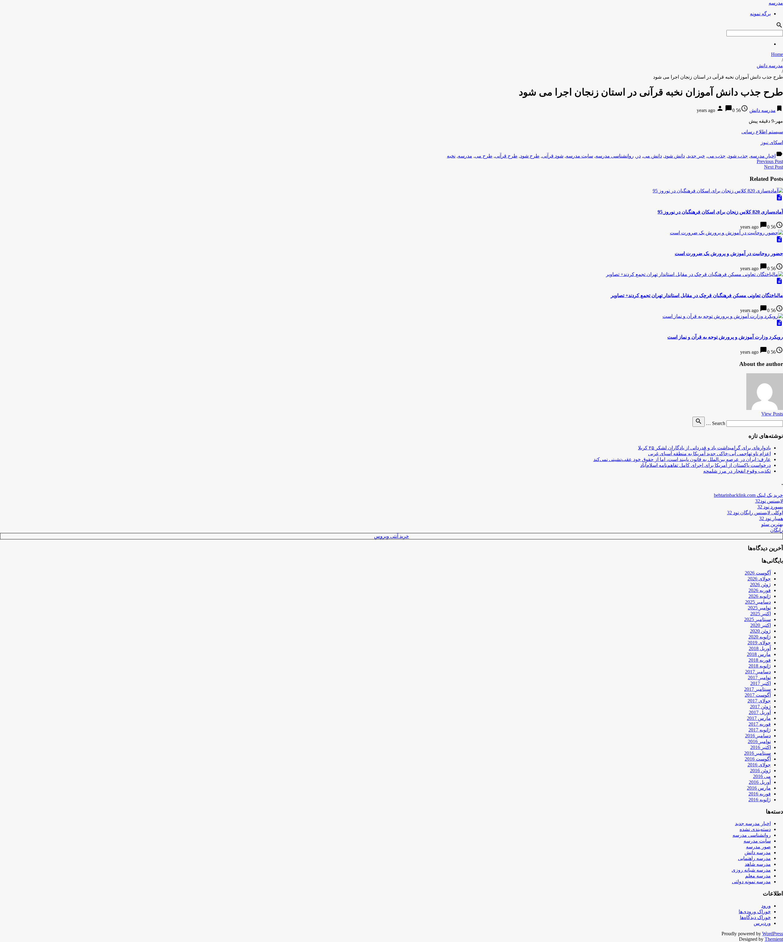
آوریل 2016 (760, 782)
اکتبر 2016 (760, 747)
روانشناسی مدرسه (615, 155)
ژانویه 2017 (759, 729)
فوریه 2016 (759, 793)
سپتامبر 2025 (757, 619)
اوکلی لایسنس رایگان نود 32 (755, 512)
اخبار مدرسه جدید (753, 823)
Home (777, 54)
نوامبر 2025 (759, 607)
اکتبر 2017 (760, 683)
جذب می (716, 155)
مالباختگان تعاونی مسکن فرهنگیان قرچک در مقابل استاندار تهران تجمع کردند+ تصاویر (697, 295)
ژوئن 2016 (760, 770)
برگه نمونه (760, 13)
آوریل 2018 (760, 648)
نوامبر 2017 (759, 677)
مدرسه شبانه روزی (751, 870)
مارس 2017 (759, 718)
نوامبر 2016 (759, 741)
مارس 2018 (759, 654)
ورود (766, 905)
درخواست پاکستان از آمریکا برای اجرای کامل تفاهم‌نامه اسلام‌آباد (705, 465)
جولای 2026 (759, 578)
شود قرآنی (552, 155)
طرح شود (530, 155)
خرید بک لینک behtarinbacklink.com (748, 495)
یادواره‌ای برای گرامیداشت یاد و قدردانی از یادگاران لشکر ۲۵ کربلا (704, 447)
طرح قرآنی (506, 155)
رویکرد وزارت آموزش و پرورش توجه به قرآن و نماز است (725, 337)
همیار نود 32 (771, 518)
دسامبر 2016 (758, 735)
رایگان (776, 530)
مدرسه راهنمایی (754, 858)
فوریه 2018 (759, 660)
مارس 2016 (759, 788)
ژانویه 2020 (759, 636)
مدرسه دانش (770, 65)
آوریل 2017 (760, 712)
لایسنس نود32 (769, 501)
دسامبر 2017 (758, 671)
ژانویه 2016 (759, 799)
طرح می (483, 155)
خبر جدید (696, 155)
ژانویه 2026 (759, 596)
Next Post (773, 166)
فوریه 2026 (759, 590)
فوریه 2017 (759, 724)
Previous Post (770, 161)
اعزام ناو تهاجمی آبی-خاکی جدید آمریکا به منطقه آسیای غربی (709, 453)
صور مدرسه (758, 846)
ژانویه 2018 (759, 665)
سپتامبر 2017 (757, 689)
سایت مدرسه (579, 155)
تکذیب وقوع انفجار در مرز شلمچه (737, 471)
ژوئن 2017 (760, 706)
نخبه (451, 155)
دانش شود (674, 155)
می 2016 (762, 776)
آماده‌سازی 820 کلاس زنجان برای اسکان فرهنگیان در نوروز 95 (720, 211)
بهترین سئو (772, 524)
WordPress (772, 933)
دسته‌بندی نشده (755, 829)
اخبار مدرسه (763, 155)
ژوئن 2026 (760, 584)
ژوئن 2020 (760, 631)
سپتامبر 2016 (757, 753)
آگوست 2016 (758, 758)
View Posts (772, 413)
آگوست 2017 (758, 695)
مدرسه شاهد (758, 864)
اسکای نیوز (772, 142)
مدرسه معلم (758, 875)
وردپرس (762, 923)
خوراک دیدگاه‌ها (755, 917)
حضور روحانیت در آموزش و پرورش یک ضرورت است (729, 253)
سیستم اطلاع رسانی (762, 131)
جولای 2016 (759, 764)
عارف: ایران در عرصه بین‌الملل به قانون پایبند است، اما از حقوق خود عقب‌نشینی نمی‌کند (682, 459)
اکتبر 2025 (760, 613)
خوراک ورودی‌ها (755, 911)
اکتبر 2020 (760, 625)
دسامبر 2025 (758, 602)
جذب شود (738, 155)
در (638, 155)
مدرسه (776, 3)
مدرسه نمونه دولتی (751, 881)
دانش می (652, 155)
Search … (715, 423)
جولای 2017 (759, 700)
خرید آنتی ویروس (391, 536)
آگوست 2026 (758, 572)
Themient (774, 939)
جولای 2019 (759, 642)
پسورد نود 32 (770, 506)
